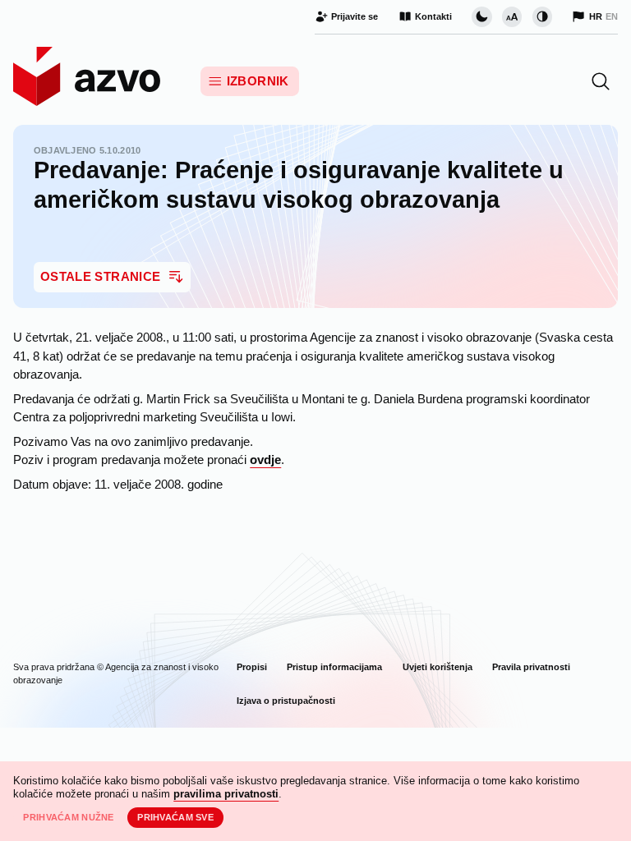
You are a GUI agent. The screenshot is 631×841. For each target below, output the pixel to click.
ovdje (265, 459)
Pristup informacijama (334, 667)
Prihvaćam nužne (68, 817)
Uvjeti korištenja (437, 667)
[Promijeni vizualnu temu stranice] (481, 16)
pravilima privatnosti (226, 794)
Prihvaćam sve (175, 817)
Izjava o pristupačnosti (286, 700)
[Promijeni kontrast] (542, 16)
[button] (600, 81)
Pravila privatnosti (531, 667)
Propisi (252, 667)
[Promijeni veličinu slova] (512, 16)
